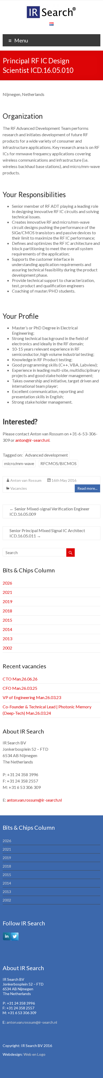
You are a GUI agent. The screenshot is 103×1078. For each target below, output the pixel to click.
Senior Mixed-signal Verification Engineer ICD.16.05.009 (50, 511)
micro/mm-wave (19, 463)
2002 (7, 647)
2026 (7, 582)
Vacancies (18, 488)
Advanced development (46, 454)
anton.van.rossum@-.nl (34, 799)
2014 (7, 629)
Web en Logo (34, 1054)
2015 (7, 619)
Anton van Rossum (25, 480)
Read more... (87, 488)
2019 (7, 601)
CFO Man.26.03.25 (20, 688)
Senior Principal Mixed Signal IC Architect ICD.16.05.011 (47, 533)
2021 (7, 592)
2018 (7, 610)
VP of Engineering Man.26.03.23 (32, 697)
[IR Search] (51, 6)
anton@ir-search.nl (32, 440)
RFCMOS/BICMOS (58, 463)
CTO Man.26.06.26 (20, 678)
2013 (7, 638)
